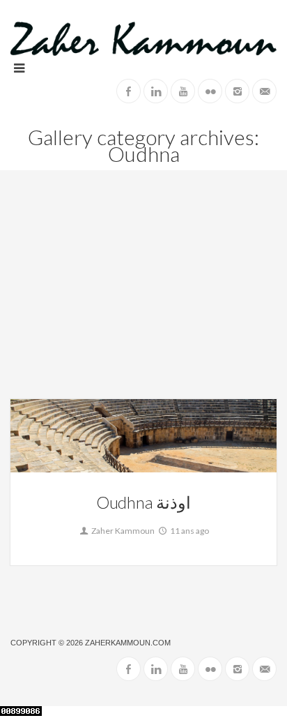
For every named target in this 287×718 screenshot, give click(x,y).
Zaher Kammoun (122, 530)
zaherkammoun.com (128, 642)
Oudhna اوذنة (143, 502)
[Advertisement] (143, 295)
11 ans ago (189, 530)
